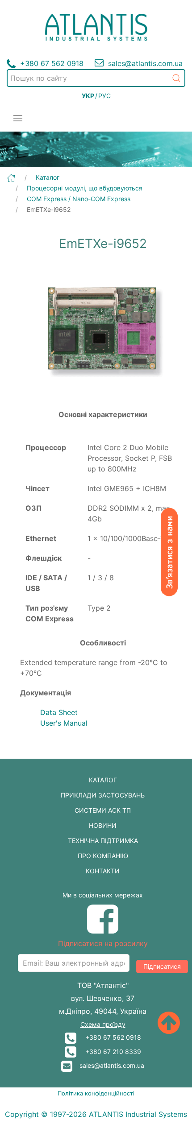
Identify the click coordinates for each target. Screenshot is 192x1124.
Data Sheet (59, 712)
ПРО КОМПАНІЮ (103, 856)
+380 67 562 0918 (108, 1037)
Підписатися (162, 966)
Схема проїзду (102, 1024)
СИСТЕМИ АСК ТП (103, 810)
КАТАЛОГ (103, 780)
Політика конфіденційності (96, 1093)
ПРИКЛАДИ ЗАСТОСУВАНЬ (103, 795)
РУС (104, 95)
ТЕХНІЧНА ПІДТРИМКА (103, 840)
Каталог (47, 177)
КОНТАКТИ (103, 871)
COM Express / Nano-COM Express (78, 198)
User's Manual (64, 723)
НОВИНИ (103, 825)
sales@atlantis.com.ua (108, 1065)
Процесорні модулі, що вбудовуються (84, 188)
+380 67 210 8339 (108, 1051)
